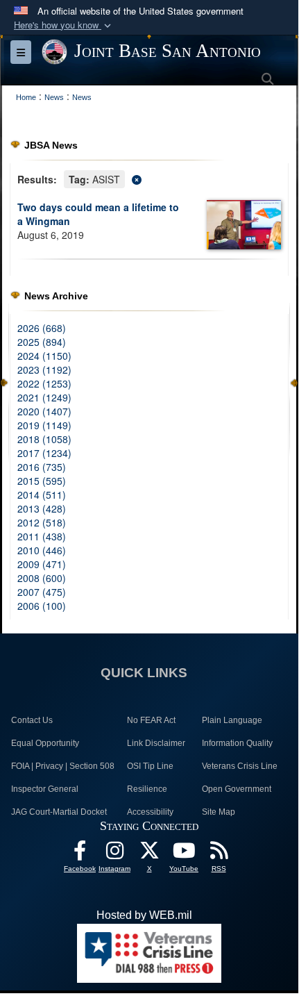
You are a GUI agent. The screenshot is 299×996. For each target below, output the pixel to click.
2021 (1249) (44, 397)
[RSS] (218, 854)
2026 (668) (41, 328)
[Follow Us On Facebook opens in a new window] (79, 854)
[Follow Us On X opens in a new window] (149, 854)
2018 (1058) (44, 439)
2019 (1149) (44, 425)
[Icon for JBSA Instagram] (114, 854)
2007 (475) (41, 592)
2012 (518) (41, 522)
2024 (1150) (44, 356)
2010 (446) (41, 550)
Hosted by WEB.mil (144, 915)
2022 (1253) (44, 383)
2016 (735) (41, 467)
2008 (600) (41, 578)
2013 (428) (41, 508)
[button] (64, 25)
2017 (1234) (44, 453)
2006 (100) (41, 606)
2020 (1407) (44, 411)
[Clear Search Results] (149, 178)
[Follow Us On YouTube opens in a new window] (183, 854)
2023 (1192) (44, 369)
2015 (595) (41, 481)
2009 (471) (41, 564)
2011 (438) (41, 536)
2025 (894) (41, 342)
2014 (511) (41, 494)
